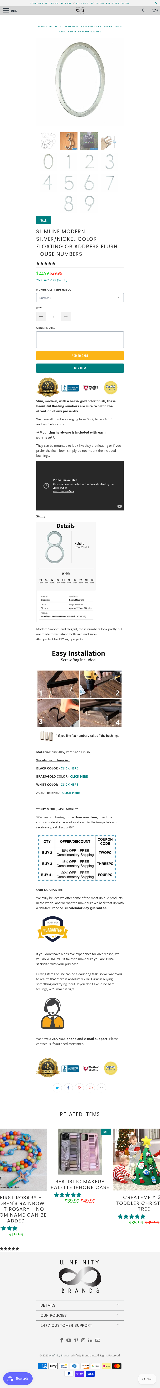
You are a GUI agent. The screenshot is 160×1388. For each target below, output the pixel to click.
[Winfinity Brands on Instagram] (83, 1340)
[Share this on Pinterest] (79, 1087)
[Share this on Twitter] (57, 1087)
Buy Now (80, 368)
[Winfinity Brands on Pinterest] (76, 1340)
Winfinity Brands (59, 1355)
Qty (39, 308)
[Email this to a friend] (101, 1087)
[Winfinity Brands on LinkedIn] (91, 1340)
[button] (45, 263)
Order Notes (45, 328)
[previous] (41, 82)
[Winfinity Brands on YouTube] (69, 1340)
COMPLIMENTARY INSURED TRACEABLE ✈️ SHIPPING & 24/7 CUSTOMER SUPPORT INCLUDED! (80, 3)
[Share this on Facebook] (68, 1087)
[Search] (145, 10)
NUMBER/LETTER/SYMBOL (53, 289)
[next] (119, 82)
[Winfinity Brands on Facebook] (62, 1340)
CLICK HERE (69, 768)
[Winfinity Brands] (80, 10)
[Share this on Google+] (90, 1087)
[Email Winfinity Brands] (98, 1340)
